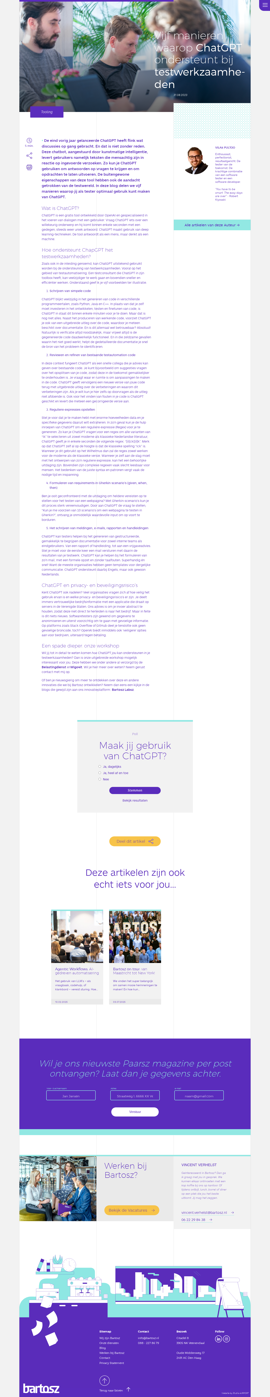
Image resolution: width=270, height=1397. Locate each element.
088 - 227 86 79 (148, 1343)
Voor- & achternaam (57, 1088)
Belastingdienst (54, 667)
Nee (106, 779)
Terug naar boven (111, 1390)
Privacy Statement (111, 1363)
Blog (102, 1348)
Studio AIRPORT (241, 1393)
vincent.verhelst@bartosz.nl (204, 1212)
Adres (113, 1088)
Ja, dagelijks (112, 766)
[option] (77, 964)
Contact (104, 1357)
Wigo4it (76, 667)
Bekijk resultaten (135, 800)
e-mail (178, 1088)
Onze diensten (109, 1343)
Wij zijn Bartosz (109, 1338)
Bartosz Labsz (123, 689)
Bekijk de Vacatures (128, 1209)
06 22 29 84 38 (193, 1219)
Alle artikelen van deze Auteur (210, 225)
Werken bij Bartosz (111, 1352)
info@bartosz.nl (148, 1338)
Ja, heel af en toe (115, 773)
